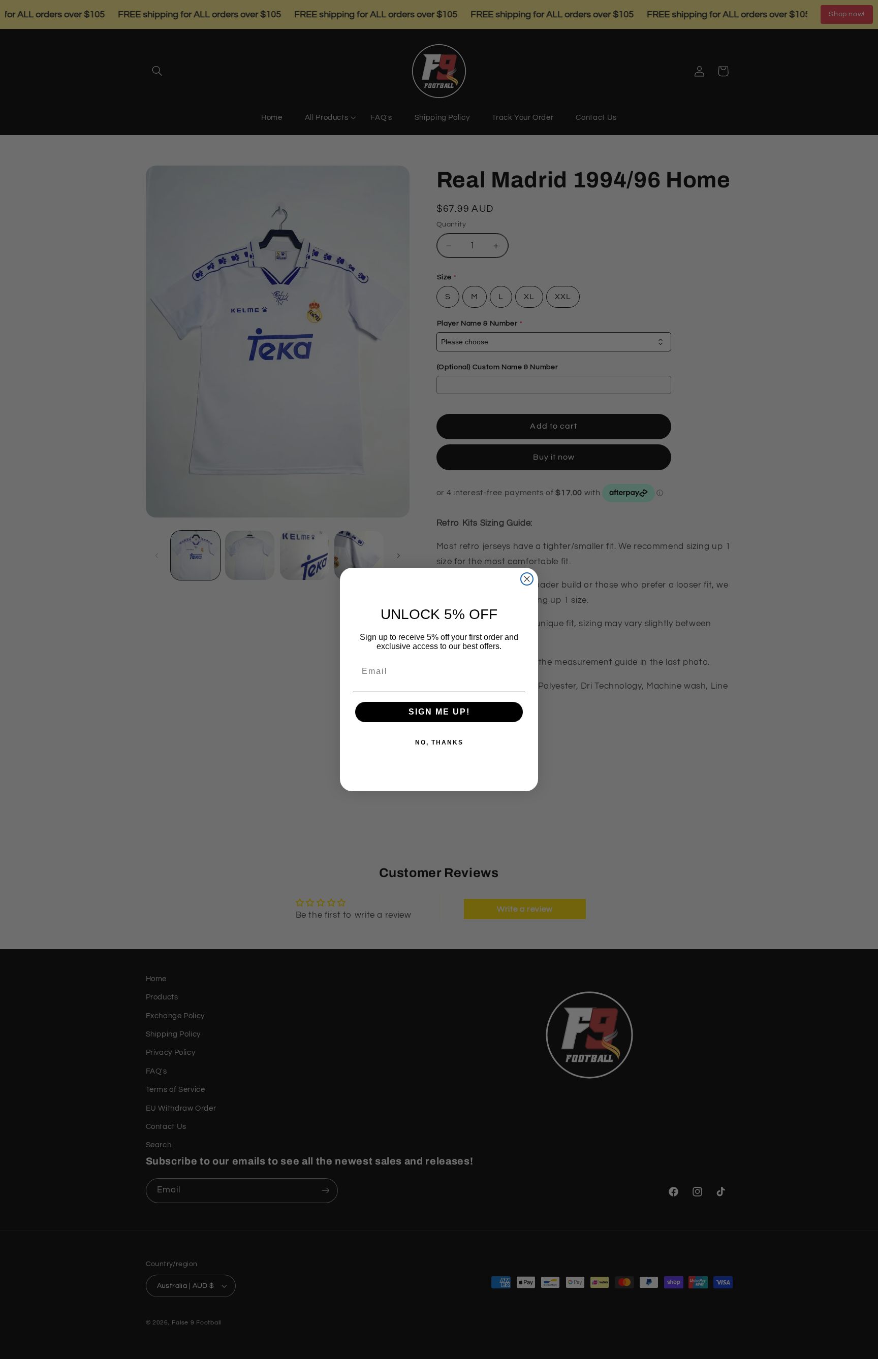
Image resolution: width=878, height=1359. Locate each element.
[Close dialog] (527, 579)
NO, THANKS (439, 742)
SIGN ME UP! (439, 711)
